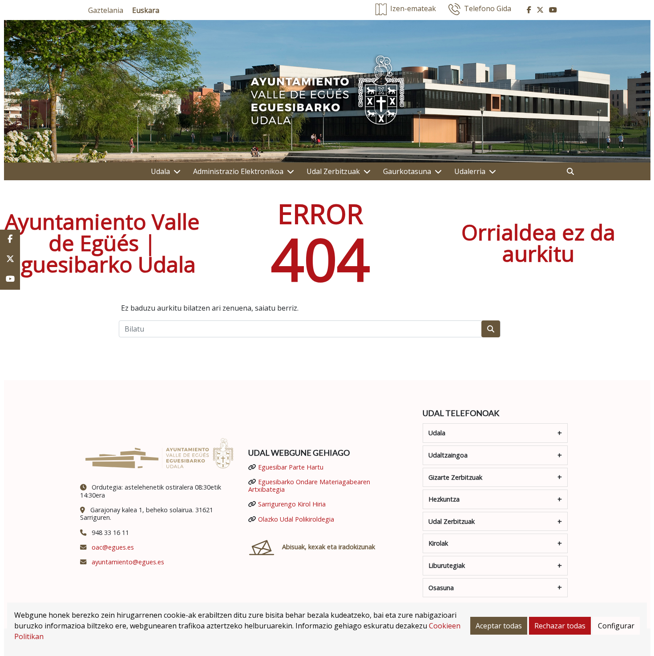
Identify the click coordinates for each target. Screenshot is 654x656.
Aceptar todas (499, 626)
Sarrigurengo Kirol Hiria (292, 504)
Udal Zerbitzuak (333, 171)
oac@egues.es (113, 547)
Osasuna (441, 587)
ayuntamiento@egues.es (128, 562)
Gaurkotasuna (407, 171)
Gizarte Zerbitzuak (455, 477)
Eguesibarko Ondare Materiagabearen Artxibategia (309, 486)
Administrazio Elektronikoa (238, 171)
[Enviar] (490, 328)
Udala (160, 171)
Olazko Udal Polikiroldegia (296, 519)
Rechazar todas (559, 626)
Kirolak (438, 543)
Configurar (616, 626)
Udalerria (469, 171)
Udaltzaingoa (448, 455)
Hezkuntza (444, 499)
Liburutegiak (446, 565)
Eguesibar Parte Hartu (290, 467)
